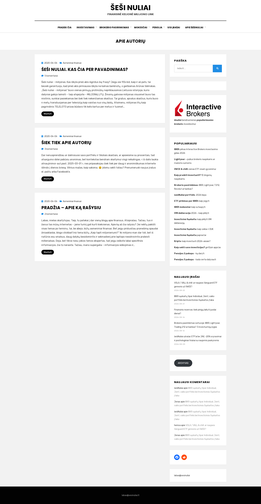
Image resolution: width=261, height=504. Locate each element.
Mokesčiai (140, 27)
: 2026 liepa (190, 195)
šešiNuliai (178, 388)
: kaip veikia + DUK (193, 229)
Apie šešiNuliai (194, 27)
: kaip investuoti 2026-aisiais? (192, 241)
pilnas (183, 149)
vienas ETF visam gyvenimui (195, 169)
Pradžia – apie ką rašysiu (71, 208)
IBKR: (177, 149)
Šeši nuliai (130, 8)
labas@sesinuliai (182, 475)
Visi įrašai (173, 27)
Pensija (157, 27)
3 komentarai (51, 149)
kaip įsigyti (204, 201)
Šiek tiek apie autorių (66, 143)
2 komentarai (51, 214)
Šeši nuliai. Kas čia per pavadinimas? (84, 69)
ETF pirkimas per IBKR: (186, 201)
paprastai (190, 235)
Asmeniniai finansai (72, 63)
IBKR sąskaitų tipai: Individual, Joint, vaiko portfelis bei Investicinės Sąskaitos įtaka (197, 392)
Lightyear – (180, 159)
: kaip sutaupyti (190, 207)
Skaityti (48, 114)
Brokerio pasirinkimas (114, 27)
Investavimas (85, 27)
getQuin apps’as (197, 247)
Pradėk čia (64, 27)
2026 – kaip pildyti (191, 213)
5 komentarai (51, 76)
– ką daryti (189, 253)
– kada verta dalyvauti (195, 259)
